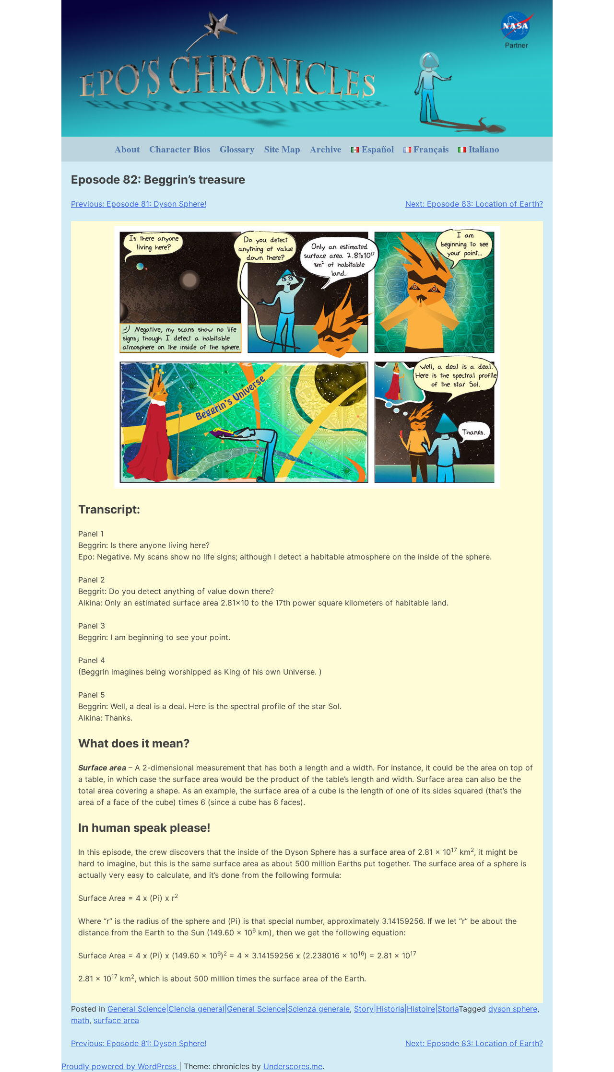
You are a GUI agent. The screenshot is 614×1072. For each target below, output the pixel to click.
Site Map (282, 149)
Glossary (237, 149)
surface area (116, 1020)
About (127, 149)
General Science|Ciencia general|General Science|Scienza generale (228, 1009)
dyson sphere (512, 1009)
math (80, 1020)
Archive (326, 149)
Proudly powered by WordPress (120, 1066)
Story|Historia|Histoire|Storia (406, 1009)
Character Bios (179, 149)
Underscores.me (292, 1066)
